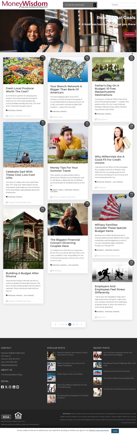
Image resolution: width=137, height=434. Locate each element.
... (60, 324)
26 (74, 324)
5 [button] (135, 54)
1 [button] (123, 54)
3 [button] (129, 54)
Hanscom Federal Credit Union (15, 421)
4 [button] (132, 54)
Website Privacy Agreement (99, 430)
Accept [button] (115, 431)
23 (62, 324)
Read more (129, 34)
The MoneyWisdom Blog (11, 375)
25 (70, 324)
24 (66, 324)
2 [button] (126, 54)
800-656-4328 (12, 362)
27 (77, 324)
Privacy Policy (5, 427)
